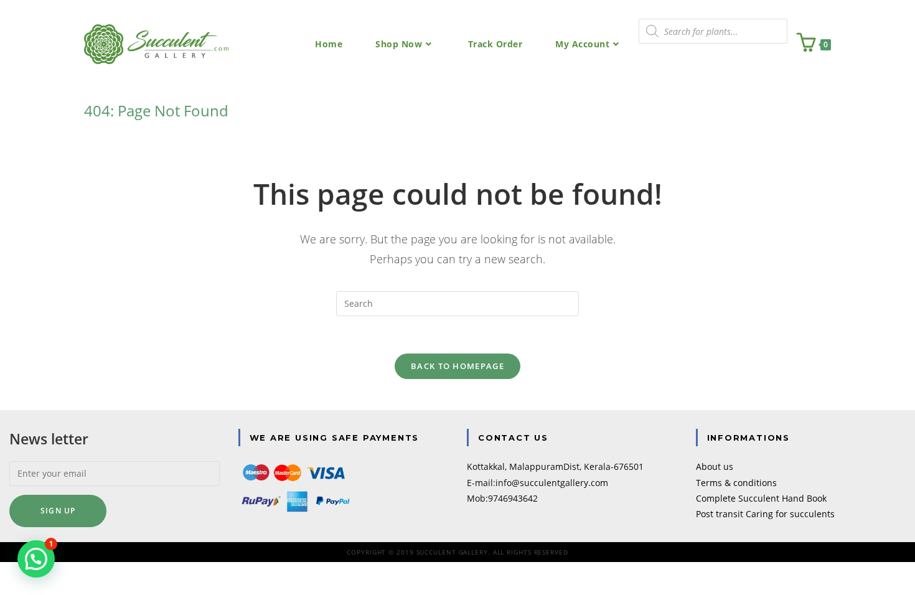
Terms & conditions (736, 483)
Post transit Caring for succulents (765, 514)
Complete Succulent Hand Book (761, 498)
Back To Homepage (457, 366)
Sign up (57, 510)
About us (714, 466)
